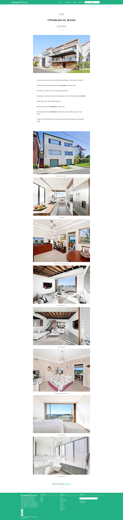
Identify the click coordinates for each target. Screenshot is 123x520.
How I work (62, 501)
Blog (41, 498)
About (61, 497)
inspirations (68, 483)
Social (61, 498)
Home (60, 2)
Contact (92, 2)
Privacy (62, 508)
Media (61, 505)
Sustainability (63, 500)
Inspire (42, 497)
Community (62, 507)
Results (42, 500)
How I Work (67, 2)
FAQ (41, 501)
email (32, 507)
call (36, 507)
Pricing (74, 2)
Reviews (81, 2)
